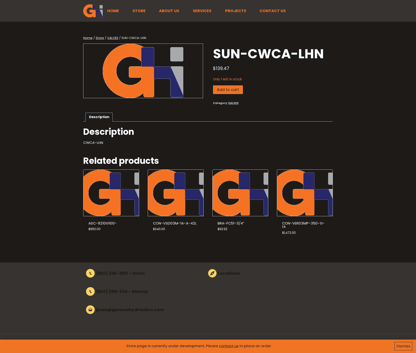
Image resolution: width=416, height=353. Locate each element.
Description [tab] (99, 117)
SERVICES (202, 10)
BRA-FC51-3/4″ (231, 223)
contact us (229, 345)
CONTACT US (273, 10)
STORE (139, 10)
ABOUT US (169, 10)
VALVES (233, 103)
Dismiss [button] (403, 346)
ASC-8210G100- (102, 223)
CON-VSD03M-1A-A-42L (175, 223)
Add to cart (228, 89)
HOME (113, 10)
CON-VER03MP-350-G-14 (303, 225)
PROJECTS (235, 10)
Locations (229, 273)
